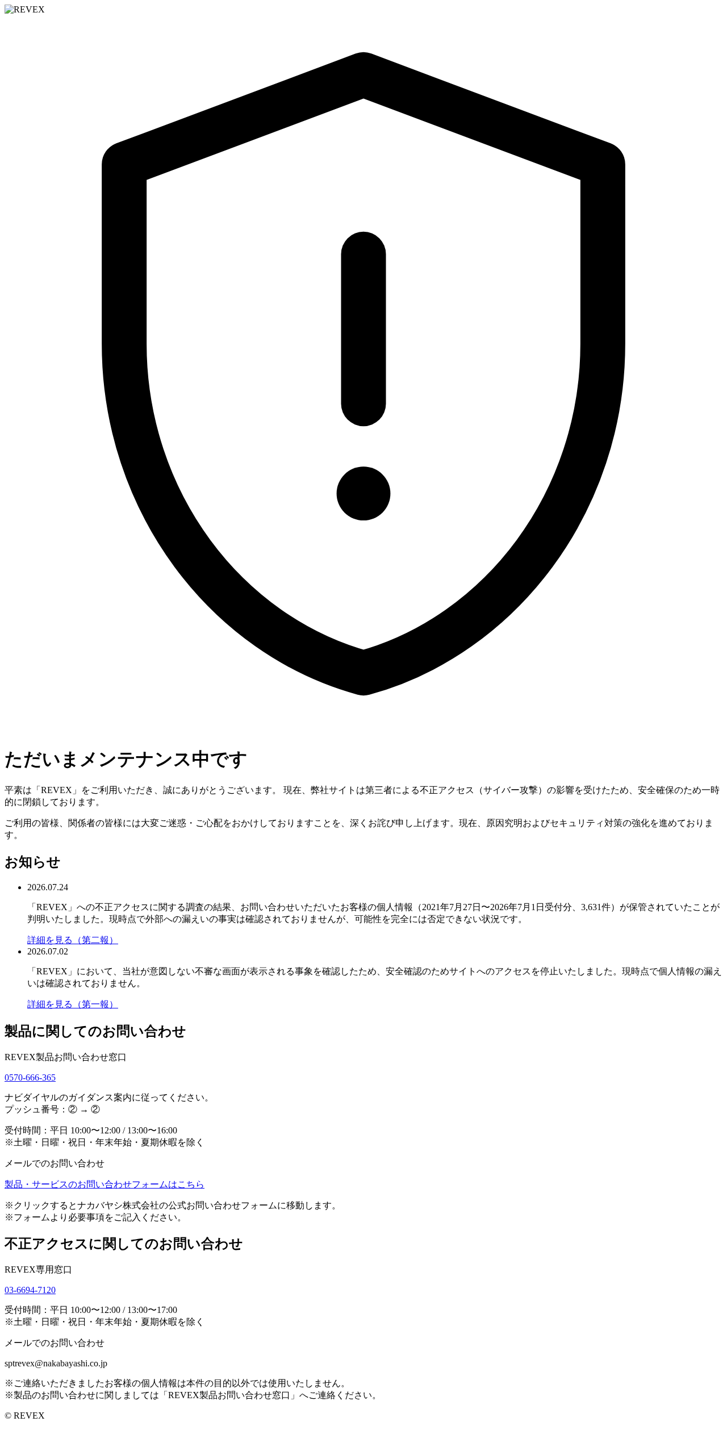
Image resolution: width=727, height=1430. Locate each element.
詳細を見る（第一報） (72, 1004)
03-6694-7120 (30, 1290)
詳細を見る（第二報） (72, 940)
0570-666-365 (30, 1077)
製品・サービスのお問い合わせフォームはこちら (104, 1184)
